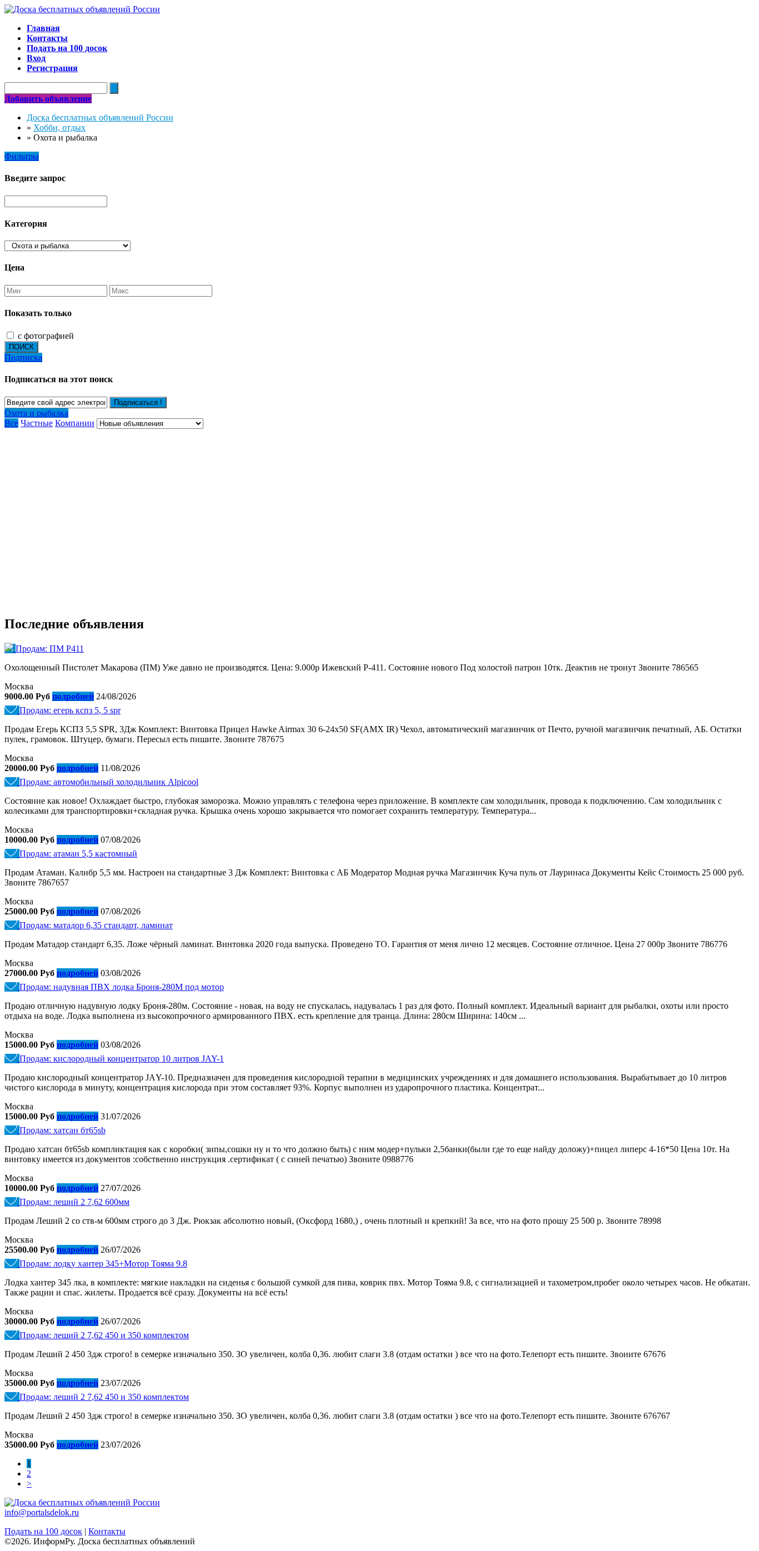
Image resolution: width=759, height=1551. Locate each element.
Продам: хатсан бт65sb (62, 1130)
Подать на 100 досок (43, 1531)
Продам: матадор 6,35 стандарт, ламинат (96, 925)
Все (11, 423)
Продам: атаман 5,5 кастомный (78, 853)
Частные (37, 423)
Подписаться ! (138, 402)
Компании (74, 423)
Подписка (23, 357)
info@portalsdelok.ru (41, 1512)
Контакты (107, 1531)
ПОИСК (21, 347)
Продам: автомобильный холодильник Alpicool (108, 782)
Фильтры (21, 156)
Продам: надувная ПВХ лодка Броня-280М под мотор (121, 987)
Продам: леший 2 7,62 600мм (74, 1202)
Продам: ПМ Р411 (50, 648)
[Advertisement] (379, 512)
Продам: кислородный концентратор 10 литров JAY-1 (121, 1058)
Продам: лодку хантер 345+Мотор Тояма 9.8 (103, 1263)
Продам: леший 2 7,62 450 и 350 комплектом (104, 1335)
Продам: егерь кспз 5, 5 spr (70, 710)
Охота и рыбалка (36, 413)
